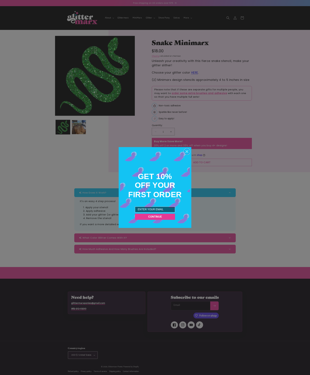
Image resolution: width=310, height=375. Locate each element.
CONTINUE (155, 216)
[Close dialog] (187, 151)
